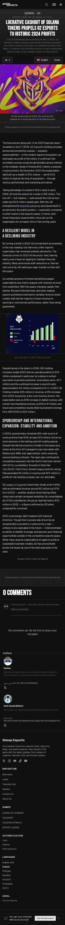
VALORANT (7, 817)
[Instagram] (9, 760)
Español (6, 875)
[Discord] (14, 760)
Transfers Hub (9, 784)
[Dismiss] (59, 918)
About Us (6, 798)
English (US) (8, 862)
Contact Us (7, 794)
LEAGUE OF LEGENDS (13, 812)
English (6, 866)
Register (6, 844)
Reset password (9, 849)
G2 (38, 13)
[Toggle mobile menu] (54, 4)
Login (4, 840)
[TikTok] (20, 760)
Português (7, 883)
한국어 (5, 888)
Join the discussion (45, 918)
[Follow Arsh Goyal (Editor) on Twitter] (5, 725)
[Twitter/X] (3, 760)
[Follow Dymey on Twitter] (5, 687)
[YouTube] (25, 760)
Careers (6, 789)
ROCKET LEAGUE (10, 827)
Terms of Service (9, 900)
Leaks (5, 779)
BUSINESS (29, 13)
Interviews (7, 774)
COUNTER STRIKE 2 (12, 822)
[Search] (46, 4)
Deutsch (6, 879)
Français (6, 871)
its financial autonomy (28, 206)
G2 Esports (36, 147)
